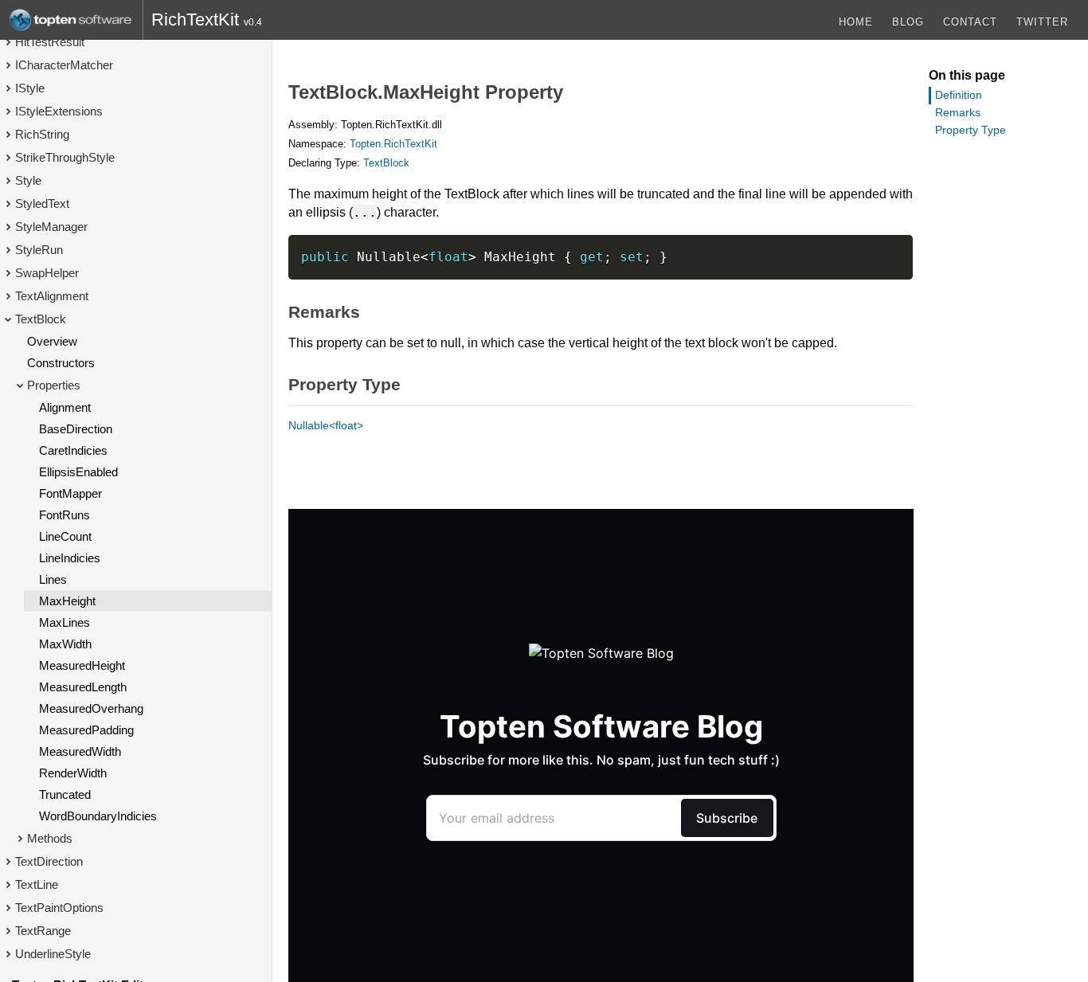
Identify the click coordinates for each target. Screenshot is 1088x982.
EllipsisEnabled (78, 472)
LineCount (65, 536)
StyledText (42, 203)
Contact (970, 22)
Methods (49, 838)
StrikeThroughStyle (65, 157)
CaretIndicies (73, 450)
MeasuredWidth (80, 751)
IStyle (30, 88)
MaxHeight (67, 601)
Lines (53, 579)
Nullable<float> (325, 425)
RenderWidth (73, 773)
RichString (42, 134)
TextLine (36, 884)
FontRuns (64, 515)
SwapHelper (47, 273)
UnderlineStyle (53, 953)
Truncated (65, 794)
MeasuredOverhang (91, 708)
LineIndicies (69, 558)
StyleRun (39, 249)
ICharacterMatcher (64, 65)
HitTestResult (49, 42)
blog (908, 22)
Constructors (61, 363)
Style (28, 180)
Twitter (1042, 22)
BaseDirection (75, 429)
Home (856, 22)
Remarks (957, 112)
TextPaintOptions (59, 907)
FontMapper (70, 493)
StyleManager (51, 226)
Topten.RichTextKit (393, 144)
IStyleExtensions (59, 111)
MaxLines (64, 622)
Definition (958, 94)
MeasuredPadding (86, 730)
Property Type (970, 129)
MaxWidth (65, 644)
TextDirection (49, 861)
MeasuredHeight (82, 665)
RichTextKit (195, 19)
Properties (53, 385)
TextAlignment (51, 296)
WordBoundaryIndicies (98, 816)
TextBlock (40, 319)
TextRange (43, 930)
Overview (52, 341)
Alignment (65, 407)
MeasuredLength (83, 687)
